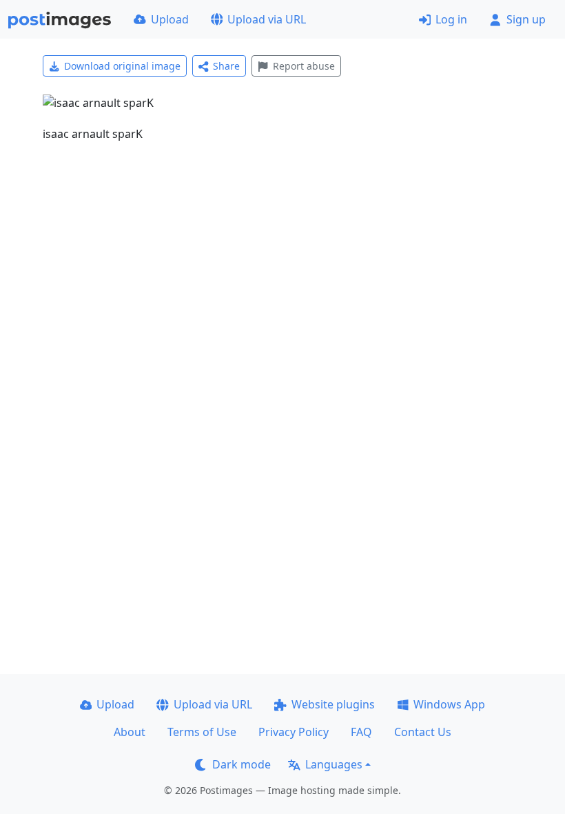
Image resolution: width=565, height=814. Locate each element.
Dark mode (241, 764)
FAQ (361, 731)
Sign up (526, 19)
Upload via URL (266, 19)
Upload (170, 19)
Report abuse (304, 65)
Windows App (449, 704)
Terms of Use (201, 731)
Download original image (122, 65)
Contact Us (422, 731)
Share (226, 65)
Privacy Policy (293, 731)
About (129, 731)
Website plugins (333, 704)
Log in (451, 19)
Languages (333, 764)
